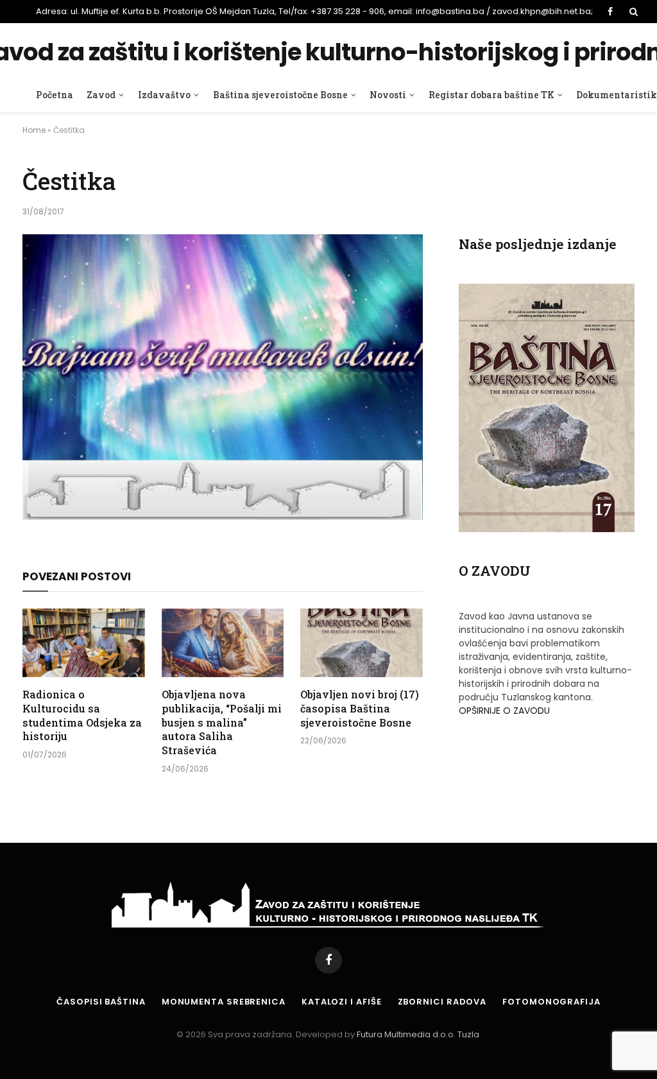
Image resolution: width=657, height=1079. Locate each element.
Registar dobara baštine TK (491, 95)
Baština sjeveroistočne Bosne (280, 95)
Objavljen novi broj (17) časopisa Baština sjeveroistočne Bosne (359, 708)
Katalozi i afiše (342, 1002)
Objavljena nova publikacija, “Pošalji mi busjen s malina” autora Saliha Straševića (222, 722)
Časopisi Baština (101, 1002)
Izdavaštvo (164, 95)
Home (34, 130)
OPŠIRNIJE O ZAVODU (504, 710)
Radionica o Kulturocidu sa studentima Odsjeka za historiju (82, 715)
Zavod (101, 95)
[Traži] (632, 11)
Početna (54, 95)
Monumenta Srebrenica (224, 1002)
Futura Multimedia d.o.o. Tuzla (418, 1034)
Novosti (388, 95)
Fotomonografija (551, 1002)
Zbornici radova (442, 1002)
